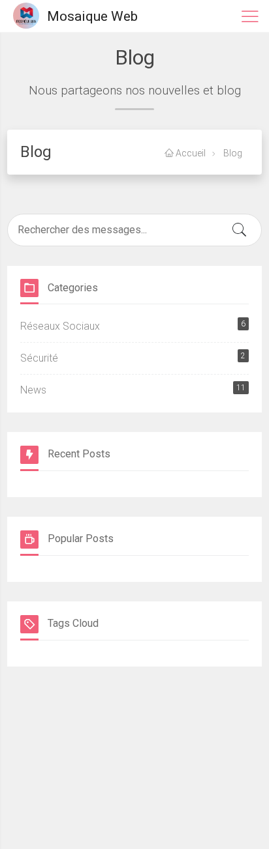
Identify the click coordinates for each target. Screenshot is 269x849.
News (132, 389)
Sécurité (132, 357)
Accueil (190, 153)
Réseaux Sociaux (132, 325)
